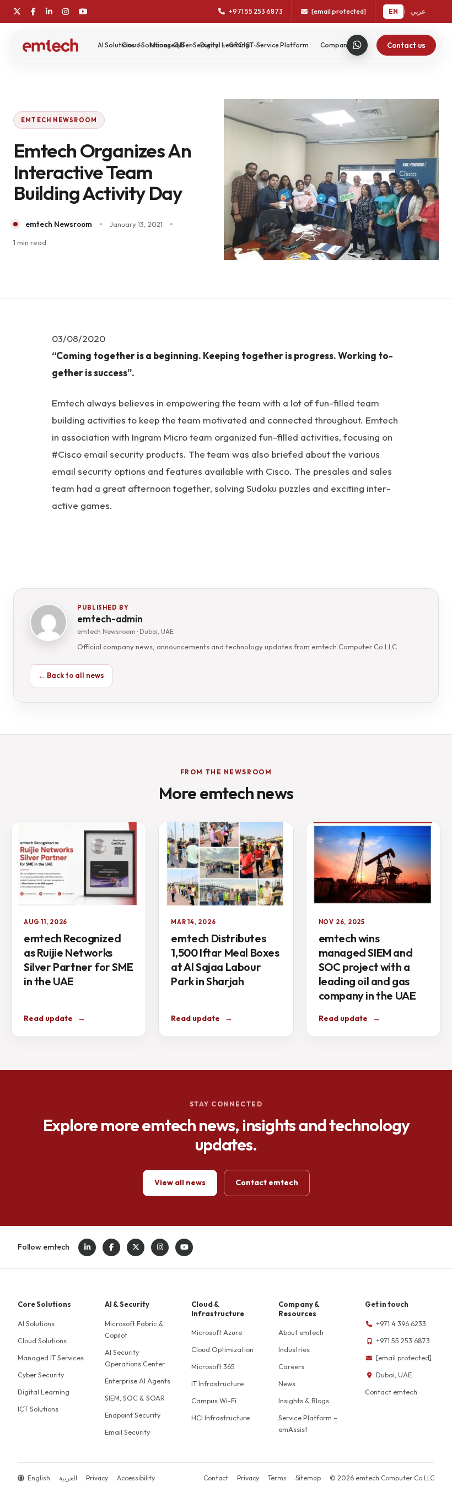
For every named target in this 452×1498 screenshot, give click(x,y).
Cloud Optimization (222, 1349)
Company (335, 45)
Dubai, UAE (394, 1374)
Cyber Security (41, 1374)
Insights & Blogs (303, 1400)
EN (393, 11)
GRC (236, 45)
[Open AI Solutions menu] (141, 45)
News (286, 1383)
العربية (68, 1478)
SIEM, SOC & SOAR (135, 1397)
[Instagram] (65, 11)
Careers (291, 1366)
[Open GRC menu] (249, 45)
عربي (418, 11)
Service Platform (282, 45)
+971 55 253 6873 (403, 1340)
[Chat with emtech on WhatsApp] (357, 45)
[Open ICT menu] (260, 45)
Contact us (406, 45)
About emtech (301, 1332)
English (39, 1478)
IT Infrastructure (217, 1383)
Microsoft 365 (213, 1366)
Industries (294, 1349)
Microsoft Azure (216, 1332)
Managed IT (167, 45)
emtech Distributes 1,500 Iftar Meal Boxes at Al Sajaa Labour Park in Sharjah (225, 959)
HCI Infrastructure (220, 1417)
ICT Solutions (38, 1408)
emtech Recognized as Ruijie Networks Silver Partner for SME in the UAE (78, 959)
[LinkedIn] (49, 11)
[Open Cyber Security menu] (224, 45)
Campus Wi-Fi (213, 1400)
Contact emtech (266, 1182)
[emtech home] (50, 45)
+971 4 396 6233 (401, 1323)
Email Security (127, 1432)
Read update (54, 1018)
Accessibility (136, 1478)
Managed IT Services (51, 1357)
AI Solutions (116, 45)
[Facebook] (33, 11)
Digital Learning (43, 1391)
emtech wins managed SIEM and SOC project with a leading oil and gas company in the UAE (367, 966)
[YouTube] (83, 11)
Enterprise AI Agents (137, 1380)
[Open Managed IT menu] (191, 45)
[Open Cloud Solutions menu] (177, 45)
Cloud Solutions (42, 1340)
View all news (180, 1182)
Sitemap (308, 1478)
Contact (215, 1478)
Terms (277, 1478)
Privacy (97, 1478)
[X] (17, 11)
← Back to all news (71, 675)
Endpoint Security (132, 1414)
